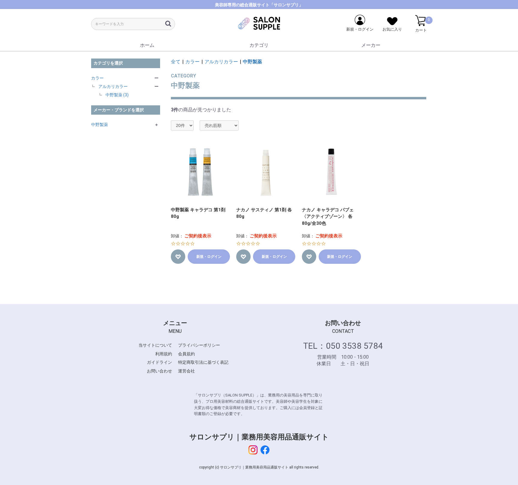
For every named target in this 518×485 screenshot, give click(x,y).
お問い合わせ (159, 371)
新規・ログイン (209, 257)
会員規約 (186, 353)
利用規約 (163, 353)
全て (175, 62)
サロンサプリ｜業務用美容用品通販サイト (259, 437)
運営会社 (186, 371)
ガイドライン (159, 362)
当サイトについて (155, 345)
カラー (97, 78)
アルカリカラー (113, 86)
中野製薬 (99, 124)
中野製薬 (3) (117, 94)
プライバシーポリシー (199, 345)
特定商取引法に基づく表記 (203, 362)
